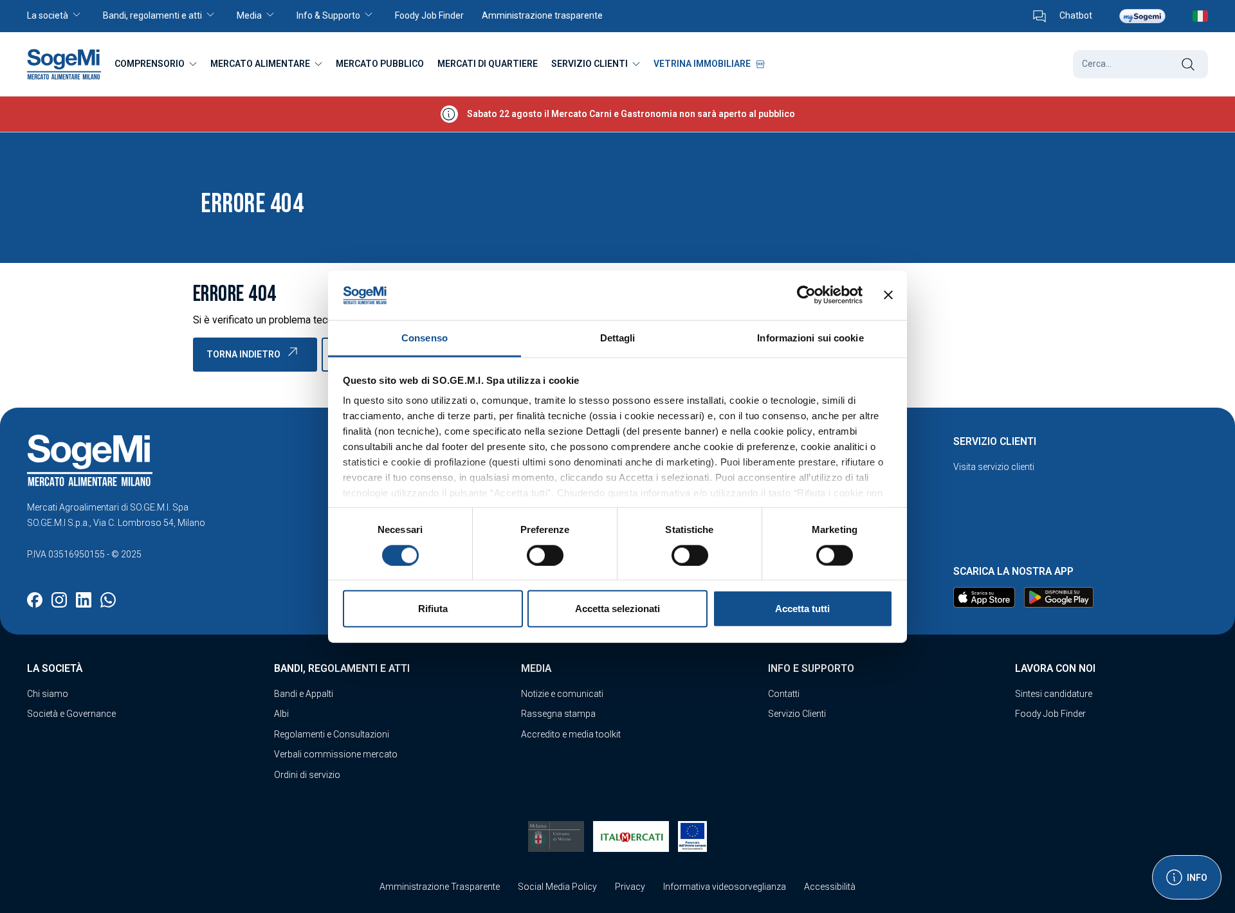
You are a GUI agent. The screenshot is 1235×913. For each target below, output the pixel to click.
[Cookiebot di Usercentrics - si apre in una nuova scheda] (806, 295)
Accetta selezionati (617, 608)
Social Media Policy (557, 886)
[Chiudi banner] (888, 295)
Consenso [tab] (424, 337)
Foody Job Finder (1050, 714)
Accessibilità (829, 886)
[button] (60, 16)
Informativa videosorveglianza (724, 886)
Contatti (784, 694)
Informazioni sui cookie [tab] (810, 337)
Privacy (630, 886)
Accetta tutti (802, 608)
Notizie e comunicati (562, 694)
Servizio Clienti (797, 714)
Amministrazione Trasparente (440, 886)
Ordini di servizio (307, 775)
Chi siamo (47, 694)
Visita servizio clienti (993, 467)
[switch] (545, 555)
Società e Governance (71, 714)
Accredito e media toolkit (571, 734)
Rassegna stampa (558, 714)
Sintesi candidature (1053, 694)
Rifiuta (433, 608)
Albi (281, 714)
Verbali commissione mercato (336, 754)
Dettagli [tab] (618, 337)
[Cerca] (1187, 64)
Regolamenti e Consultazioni (331, 734)
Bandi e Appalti (303, 694)
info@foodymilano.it (69, 539)
